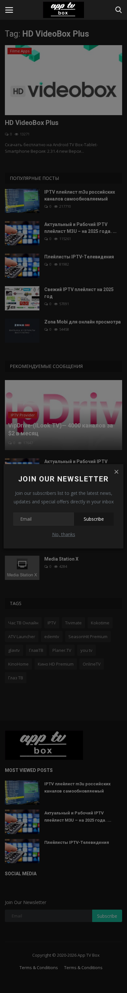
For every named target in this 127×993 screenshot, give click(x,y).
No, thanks (63, 534)
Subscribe (94, 519)
